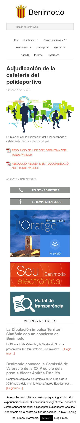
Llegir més (61, 418)
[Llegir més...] (14, 388)
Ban (22, 179)
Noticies (31, 179)
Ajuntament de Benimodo (40, 11)
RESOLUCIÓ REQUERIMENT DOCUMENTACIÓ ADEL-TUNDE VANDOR (40, 166)
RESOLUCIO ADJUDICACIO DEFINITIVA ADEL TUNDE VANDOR (39, 152)
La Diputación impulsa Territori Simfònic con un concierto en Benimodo (34, 333)
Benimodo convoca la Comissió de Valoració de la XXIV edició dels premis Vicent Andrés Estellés (37, 368)
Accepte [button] (46, 418)
